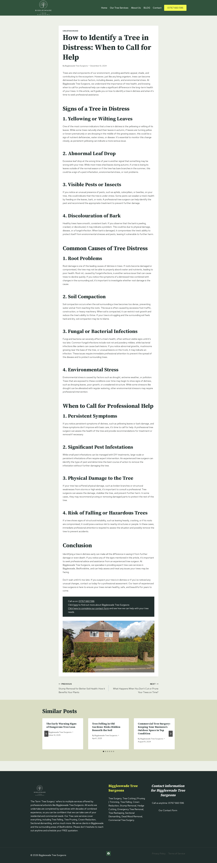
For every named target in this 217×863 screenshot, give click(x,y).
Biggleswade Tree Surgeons (76, 66)
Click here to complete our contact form (88, 608)
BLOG (147, 7)
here (75, 604)
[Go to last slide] (46, 734)
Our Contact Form (168, 810)
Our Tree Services (119, 7)
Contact (157, 7)
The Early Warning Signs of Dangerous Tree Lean (61, 725)
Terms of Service (176, 853)
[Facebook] (108, 853)
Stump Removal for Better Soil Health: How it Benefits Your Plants (82, 688)
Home (104, 7)
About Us (136, 7)
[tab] (103, 751)
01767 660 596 (175, 7)
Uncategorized (70, 31)
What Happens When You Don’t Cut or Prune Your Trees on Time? (135, 688)
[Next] (171, 734)
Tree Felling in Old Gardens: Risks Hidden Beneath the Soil (106, 727)
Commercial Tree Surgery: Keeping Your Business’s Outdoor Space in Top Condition (154, 728)
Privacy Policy (159, 853)
